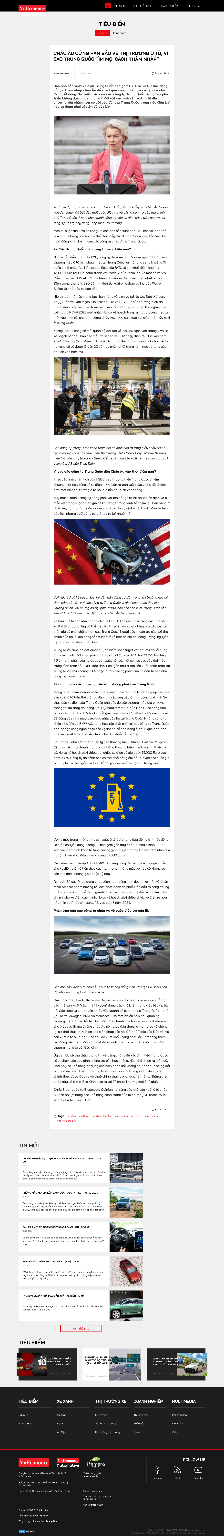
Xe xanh (120, 5)
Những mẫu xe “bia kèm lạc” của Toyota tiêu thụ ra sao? (60, 1192)
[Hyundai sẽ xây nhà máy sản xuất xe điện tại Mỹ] (126, 1305)
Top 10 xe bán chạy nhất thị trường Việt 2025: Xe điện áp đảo (55, 1361)
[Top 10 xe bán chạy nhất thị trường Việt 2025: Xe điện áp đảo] (32, 1364)
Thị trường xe (142, 5)
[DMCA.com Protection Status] (27, 1531)
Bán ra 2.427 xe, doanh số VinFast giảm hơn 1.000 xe (56, 1227)
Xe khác (61, 1414)
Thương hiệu (141, 1414)
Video (175, 1432)
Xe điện (61, 1432)
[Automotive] (69, 1462)
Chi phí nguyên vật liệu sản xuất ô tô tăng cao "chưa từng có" (61, 1160)
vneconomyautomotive (128, 1116)
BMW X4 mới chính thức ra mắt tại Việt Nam (50, 1261)
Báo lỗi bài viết (162, 73)
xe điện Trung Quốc (78, 1116)
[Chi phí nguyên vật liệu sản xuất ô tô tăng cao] (126, 1168)
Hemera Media (90, 1476)
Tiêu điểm (112, 24)
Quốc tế (102, 33)
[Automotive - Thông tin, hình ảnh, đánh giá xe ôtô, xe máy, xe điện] (38, 11)
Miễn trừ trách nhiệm (92, 1504)
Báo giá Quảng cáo (92, 1491)
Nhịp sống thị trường (107, 1432)
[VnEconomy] (34, 1462)
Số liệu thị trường (105, 1423)
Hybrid (60, 1423)
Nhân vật (139, 1423)
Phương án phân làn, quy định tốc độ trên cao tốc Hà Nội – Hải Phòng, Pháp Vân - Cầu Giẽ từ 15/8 (104, 1360)
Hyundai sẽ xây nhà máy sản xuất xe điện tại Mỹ (53, 1295)
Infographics (179, 1414)
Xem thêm (79, 1328)
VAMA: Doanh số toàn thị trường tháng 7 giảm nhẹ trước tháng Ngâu (169, 1361)
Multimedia (193, 5)
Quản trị (138, 1432)
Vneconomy (151, 1116)
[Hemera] (95, 1462)
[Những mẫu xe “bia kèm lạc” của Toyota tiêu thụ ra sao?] (126, 1202)
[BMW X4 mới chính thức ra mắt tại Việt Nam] (126, 1271)
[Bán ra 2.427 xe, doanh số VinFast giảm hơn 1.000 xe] (126, 1237)
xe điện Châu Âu (102, 1116)
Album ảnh (178, 1423)
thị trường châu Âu (66, 1120)
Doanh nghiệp (169, 5)
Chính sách (102, 1414)
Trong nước (119, 33)
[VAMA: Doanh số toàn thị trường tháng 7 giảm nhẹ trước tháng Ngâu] (192, 1364)
